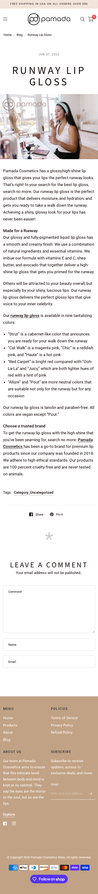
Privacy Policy (62, 725)
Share (39, 514)
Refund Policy (62, 732)
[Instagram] (14, 823)
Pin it (59, 514)
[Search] (82, 19)
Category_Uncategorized (33, 492)
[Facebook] (5, 823)
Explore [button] (9, 814)
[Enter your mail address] (90, 793)
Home (8, 35)
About (8, 732)
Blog (20, 35)
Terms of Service (64, 718)
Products (10, 725)
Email (55, 784)
